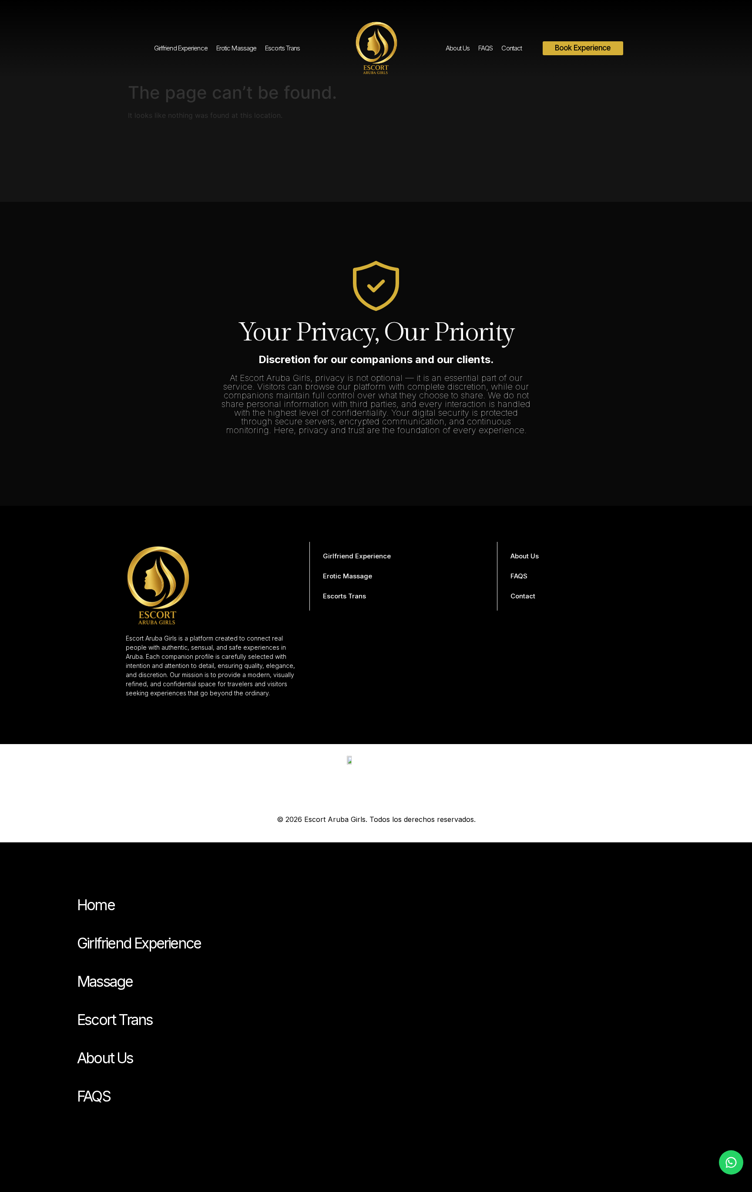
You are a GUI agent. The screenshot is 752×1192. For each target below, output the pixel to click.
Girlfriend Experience (181, 48)
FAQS (485, 48)
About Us (458, 48)
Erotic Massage (236, 48)
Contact (511, 48)
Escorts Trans (282, 48)
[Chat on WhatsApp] (731, 1162)
